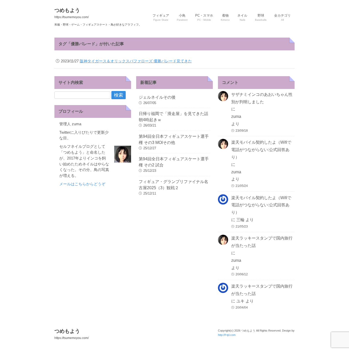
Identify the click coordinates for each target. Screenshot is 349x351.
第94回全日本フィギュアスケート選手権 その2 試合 (174, 162)
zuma (236, 116)
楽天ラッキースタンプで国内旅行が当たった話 (262, 242)
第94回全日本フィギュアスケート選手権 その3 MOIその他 (174, 139)
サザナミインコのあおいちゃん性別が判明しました (262, 98)
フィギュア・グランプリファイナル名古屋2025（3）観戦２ (173, 184)
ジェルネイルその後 (157, 97)
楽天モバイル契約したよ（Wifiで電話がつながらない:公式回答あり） (261, 149)
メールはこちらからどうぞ (82, 184)
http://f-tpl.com (227, 334)
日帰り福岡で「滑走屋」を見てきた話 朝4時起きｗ (174, 116)
